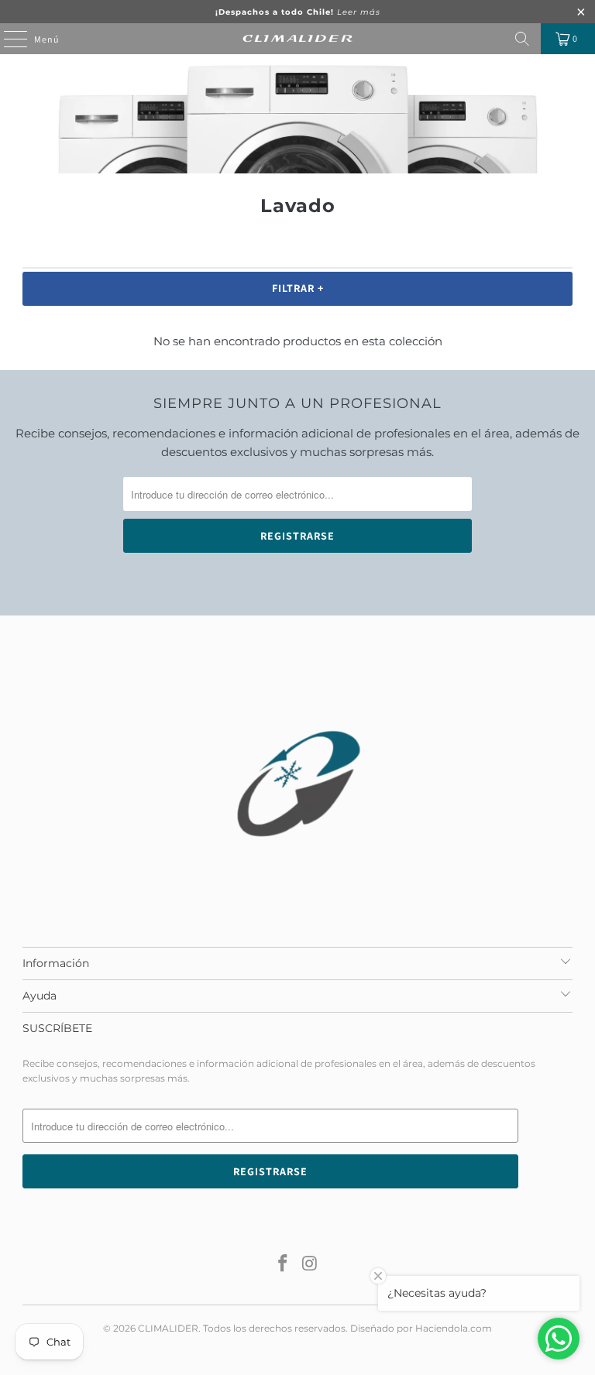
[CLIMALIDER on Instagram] (310, 1264)
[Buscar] (522, 39)
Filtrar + (298, 288)
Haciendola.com (453, 1328)
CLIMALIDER (168, 1328)
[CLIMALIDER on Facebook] (283, 1264)
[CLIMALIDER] (297, 38)
